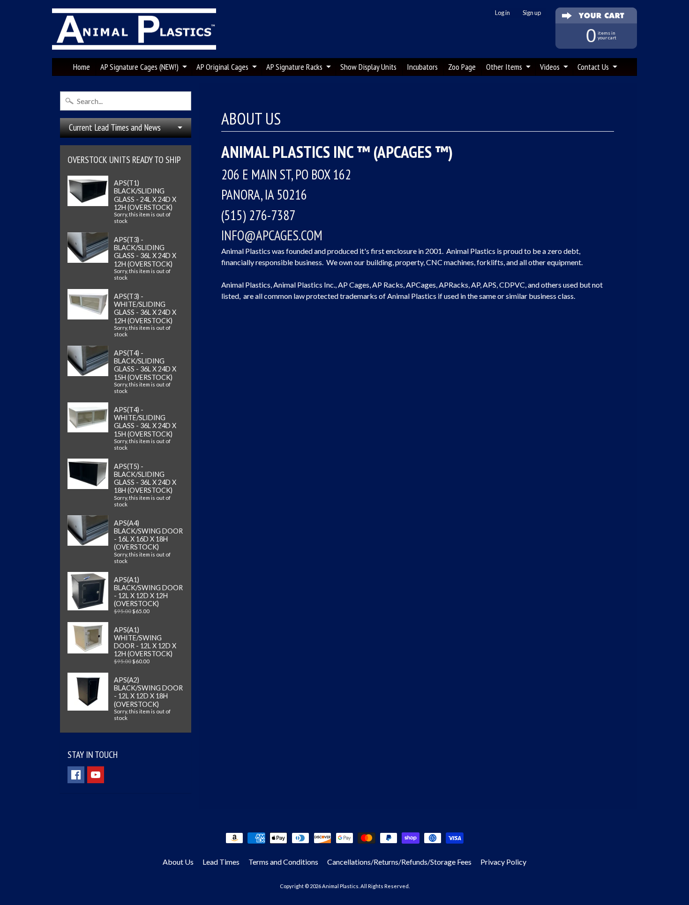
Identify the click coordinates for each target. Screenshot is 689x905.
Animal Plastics (340, 886)
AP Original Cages (222, 66)
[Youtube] (95, 774)
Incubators (422, 66)
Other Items (504, 66)
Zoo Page (462, 66)
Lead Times (221, 861)
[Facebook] (75, 774)
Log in (502, 13)
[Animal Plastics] (134, 29)
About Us (178, 861)
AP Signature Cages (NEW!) (139, 66)
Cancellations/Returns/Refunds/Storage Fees (399, 861)
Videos (550, 66)
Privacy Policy (503, 861)
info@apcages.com (271, 235)
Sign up (532, 13)
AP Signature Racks (294, 66)
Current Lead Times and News (115, 127)
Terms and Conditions (283, 861)
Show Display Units (368, 66)
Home (81, 66)
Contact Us (593, 66)
